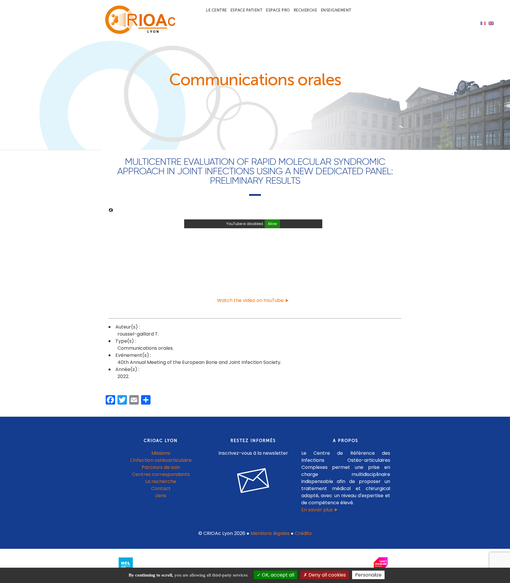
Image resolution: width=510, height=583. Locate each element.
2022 (122, 376)
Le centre (216, 10)
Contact (161, 488)
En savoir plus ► (320, 509)
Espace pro (278, 10)
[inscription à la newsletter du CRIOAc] (253, 497)
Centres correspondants (161, 474)
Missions (160, 453)
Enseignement (336, 10)
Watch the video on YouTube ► (253, 300)
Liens (160, 495)
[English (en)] (491, 22)
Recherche (305, 10)
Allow (272, 223)
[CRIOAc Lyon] (139, 32)
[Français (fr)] (483, 22)
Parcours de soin (161, 467)
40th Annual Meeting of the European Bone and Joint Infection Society (198, 362)
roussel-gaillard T (137, 334)
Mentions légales (270, 533)
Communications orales (145, 348)
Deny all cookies (326, 574)
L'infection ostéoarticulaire (161, 460)
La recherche (160, 481)
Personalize (368, 574)
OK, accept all (277, 574)
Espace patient (246, 10)
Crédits (303, 533)
